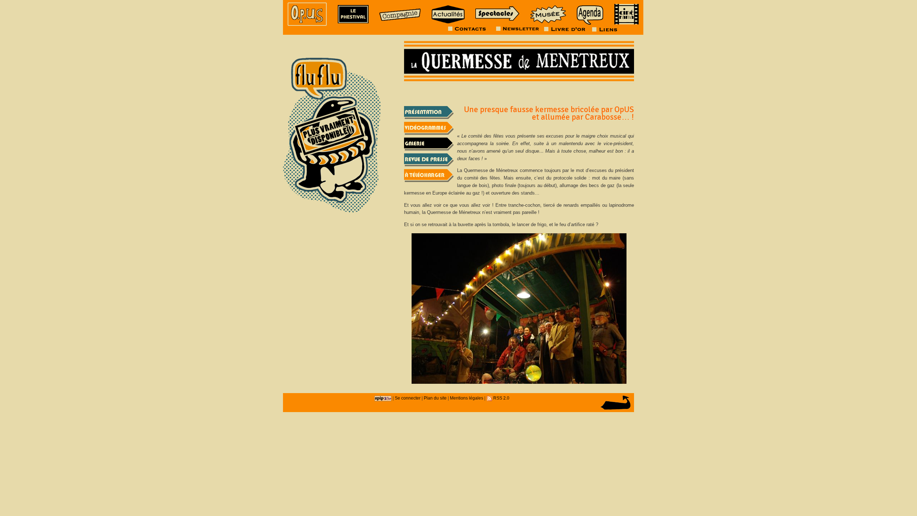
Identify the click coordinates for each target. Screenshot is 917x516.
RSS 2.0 (500, 398)
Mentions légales (466, 398)
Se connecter (408, 398)
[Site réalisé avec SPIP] (383, 398)
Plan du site (435, 398)
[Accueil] (307, 14)
